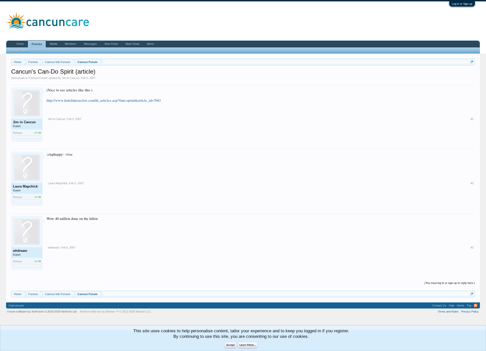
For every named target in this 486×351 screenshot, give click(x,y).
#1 (472, 118)
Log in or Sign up (462, 3)
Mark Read (132, 43)
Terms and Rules (448, 311)
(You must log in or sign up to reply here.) (449, 282)
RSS (475, 305)
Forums (37, 44)
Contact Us (439, 305)
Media (53, 43)
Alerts (150, 43)
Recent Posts (19, 50)
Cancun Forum (38, 77)
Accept (230, 345)
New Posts (111, 43)
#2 (472, 183)
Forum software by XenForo (42, 311)
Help (451, 305)
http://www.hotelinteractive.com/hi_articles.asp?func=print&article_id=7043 (104, 100)
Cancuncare (16, 305)
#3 (472, 247)
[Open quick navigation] (471, 62)
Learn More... (247, 345)
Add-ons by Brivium (116, 311)
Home (20, 43)
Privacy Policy (470, 311)
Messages (90, 43)
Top (469, 305)
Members (70, 43)
